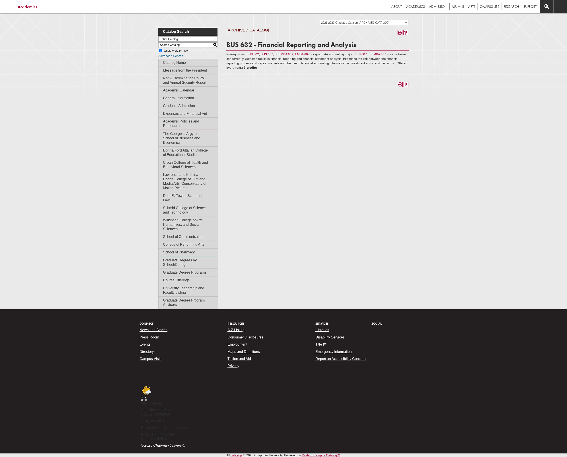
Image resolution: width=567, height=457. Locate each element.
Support (530, 6)
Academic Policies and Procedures (181, 123)
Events (145, 344)
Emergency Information (333, 352)
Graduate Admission (179, 106)
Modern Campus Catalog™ (321, 455)
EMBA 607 (302, 54)
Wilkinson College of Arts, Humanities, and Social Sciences (183, 224)
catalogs (236, 455)
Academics (27, 6)
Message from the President (185, 70)
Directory (147, 352)
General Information (178, 98)
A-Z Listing (236, 330)
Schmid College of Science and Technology (184, 210)
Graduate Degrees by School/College (180, 262)
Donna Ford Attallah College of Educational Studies (185, 152)
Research (511, 6)
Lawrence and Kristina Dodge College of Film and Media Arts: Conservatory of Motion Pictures (184, 181)
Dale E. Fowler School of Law (182, 198)
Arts (472, 6)
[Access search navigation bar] (546, 6)
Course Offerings (176, 280)
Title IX (320, 344)
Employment (237, 344)
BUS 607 (267, 54)
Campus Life (489, 6)
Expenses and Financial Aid (185, 113)
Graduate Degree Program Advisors (184, 302)
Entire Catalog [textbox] (169, 39)
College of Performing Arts (183, 244)
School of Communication (183, 237)
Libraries (322, 330)
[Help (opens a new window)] (405, 32)
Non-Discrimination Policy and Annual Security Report (184, 80)
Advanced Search (170, 56)
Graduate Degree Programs (184, 272)
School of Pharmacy (179, 252)
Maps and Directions (243, 352)
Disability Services (330, 337)
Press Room (149, 337)
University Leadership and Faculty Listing (183, 290)
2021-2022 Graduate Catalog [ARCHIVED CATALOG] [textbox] (355, 22)
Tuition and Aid (239, 359)
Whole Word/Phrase (176, 50)
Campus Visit (150, 359)
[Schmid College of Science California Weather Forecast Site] (146, 395)
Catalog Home (174, 62)
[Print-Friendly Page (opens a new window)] (400, 32)
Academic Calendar (178, 90)
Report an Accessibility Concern (340, 359)
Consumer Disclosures (245, 337)
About (396, 6)
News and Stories (153, 330)
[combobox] (364, 22)
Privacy (233, 366)
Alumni (458, 6)
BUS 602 (253, 54)
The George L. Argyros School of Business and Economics (181, 138)
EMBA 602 (286, 54)
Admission (438, 6)
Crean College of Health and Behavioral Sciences (185, 165)
